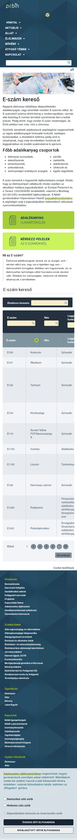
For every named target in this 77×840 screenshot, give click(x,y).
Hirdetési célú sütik (18, 805)
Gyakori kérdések (15, 757)
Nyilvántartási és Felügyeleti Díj (21, 670)
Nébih (20, 5)
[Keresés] (68, 63)
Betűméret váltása (72, 69)
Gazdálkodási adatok (15, 591)
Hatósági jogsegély (14, 738)
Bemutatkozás (12, 584)
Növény (9, 700)
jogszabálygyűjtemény (59, 198)
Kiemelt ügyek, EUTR (15, 655)
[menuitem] (38, 22)
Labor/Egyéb (11, 704)
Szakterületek (13, 624)
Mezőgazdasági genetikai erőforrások (24, 663)
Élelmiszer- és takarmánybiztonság (23, 644)
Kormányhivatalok (14, 727)
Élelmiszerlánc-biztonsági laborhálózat (24, 648)
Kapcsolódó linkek (14, 602)
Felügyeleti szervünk (15, 595)
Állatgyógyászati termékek (18, 636)
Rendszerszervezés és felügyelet (22, 674)
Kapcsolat (10, 715)
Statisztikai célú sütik (19, 799)
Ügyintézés (11, 688)
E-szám (11, 340)
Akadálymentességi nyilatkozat (21, 610)
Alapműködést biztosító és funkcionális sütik (34, 813)
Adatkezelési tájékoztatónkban (22, 773)
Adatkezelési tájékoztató (17, 606)
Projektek (10, 599)
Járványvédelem (13, 651)
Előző (10, 546)
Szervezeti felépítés (15, 587)
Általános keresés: (18, 303)
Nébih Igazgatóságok (15, 720)
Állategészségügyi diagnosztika (21, 633)
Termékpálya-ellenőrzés (17, 678)
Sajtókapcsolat (12, 731)
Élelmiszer (10, 693)
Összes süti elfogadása (38, 822)
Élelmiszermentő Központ (18, 742)
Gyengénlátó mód (49, 15)
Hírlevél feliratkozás (15, 746)
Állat (7, 697)
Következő (63, 555)
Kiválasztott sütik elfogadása (38, 830)
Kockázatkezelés (13, 659)
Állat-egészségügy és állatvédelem (22, 629)
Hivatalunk (11, 579)
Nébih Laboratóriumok (16, 723)
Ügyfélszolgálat (12, 735)
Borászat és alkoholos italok (19, 640)
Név (46, 340)
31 (65, 546)
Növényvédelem (13, 666)
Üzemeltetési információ (17, 614)
